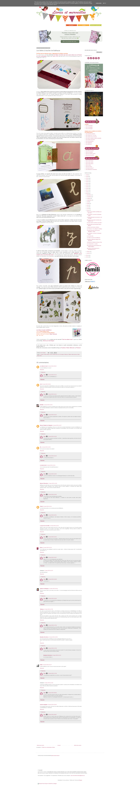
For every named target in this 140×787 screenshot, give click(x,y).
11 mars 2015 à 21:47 (48, 570)
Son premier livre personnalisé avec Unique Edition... (94, 246)
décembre (89, 194)
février (88, 251)
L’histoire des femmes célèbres (93, 227)
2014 (87, 255)
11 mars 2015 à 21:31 (47, 547)
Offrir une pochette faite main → (70, 41)
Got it (104, 3)
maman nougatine (43, 704)
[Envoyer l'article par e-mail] (48, 352)
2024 (87, 178)
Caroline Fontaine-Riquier (44, 354)
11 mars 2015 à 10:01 (48, 404)
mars (88, 210)
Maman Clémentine (44, 483)
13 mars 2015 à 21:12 (56, 655)
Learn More (98, 3)
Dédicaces (66, 354)
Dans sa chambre (89, 152)
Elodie (41, 664)
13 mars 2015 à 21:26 (48, 682)
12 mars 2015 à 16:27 (52, 557)
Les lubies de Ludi (43, 366)
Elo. (40, 447)
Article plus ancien (77, 745)
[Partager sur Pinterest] (56, 352)
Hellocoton (72, 347)
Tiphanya (42, 609)
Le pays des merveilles (45, 525)
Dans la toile (88, 165)
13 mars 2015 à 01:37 (47, 664)
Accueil (59, 745)
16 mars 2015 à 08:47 (52, 714)
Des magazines (89, 142)
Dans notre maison (89, 163)
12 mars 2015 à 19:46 (53, 637)
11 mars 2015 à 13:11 (51, 465)
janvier (88, 253)
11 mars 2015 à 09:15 (52, 366)
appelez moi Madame (44, 588)
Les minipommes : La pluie (92, 243)
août (88, 201)
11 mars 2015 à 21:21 (52, 394)
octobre (88, 198)
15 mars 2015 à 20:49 (52, 704)
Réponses (43, 372)
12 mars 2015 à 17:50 (48, 609)
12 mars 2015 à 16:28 (52, 579)
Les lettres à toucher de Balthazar (93, 237)
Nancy (41, 547)
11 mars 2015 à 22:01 (52, 515)
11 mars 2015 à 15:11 (47, 506)
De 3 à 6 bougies (61, 354)
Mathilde (41, 404)
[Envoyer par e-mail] (50, 352)
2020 (87, 185)
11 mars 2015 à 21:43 (52, 455)
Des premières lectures (90, 133)
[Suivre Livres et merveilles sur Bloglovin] (90, 281)
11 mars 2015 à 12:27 (57, 425)
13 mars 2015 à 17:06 (52, 625)
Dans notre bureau (89, 160)
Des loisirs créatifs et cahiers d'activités (93, 138)
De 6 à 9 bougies (89, 128)
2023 (87, 179)
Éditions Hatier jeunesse (73, 354)
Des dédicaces (89, 144)
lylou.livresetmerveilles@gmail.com (78, 775)
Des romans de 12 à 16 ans (91, 136)
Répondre (42, 369)
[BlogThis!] (52, 352)
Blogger (80, 780)
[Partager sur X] (53, 352)
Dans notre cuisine (89, 162)
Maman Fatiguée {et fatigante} (46, 425)
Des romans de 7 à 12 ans (91, 135)
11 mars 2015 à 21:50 (52, 473)
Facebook (63, 347)
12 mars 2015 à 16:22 (52, 536)
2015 (87, 193)
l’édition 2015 (55, 56)
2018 (87, 188)
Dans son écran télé (90, 155)
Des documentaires (90, 141)
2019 (87, 186)
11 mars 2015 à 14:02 (52, 483)
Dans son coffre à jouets (90, 153)
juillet (88, 203)
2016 (87, 191)
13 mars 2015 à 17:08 (52, 648)
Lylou (44, 374)
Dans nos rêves (89, 166)
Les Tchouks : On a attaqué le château (94, 228)
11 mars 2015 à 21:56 (52, 494)
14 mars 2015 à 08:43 (52, 692)
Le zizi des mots (90, 236)
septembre (89, 200)
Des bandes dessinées (90, 139)
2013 (87, 257)
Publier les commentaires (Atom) (48, 747)
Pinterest (78, 347)
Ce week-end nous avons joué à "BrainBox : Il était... (93, 231)
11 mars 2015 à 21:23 (52, 414)
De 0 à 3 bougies (89, 125)
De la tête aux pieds (90, 150)
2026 (87, 174)
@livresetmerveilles (55, 755)
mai (88, 206)
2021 (87, 183)
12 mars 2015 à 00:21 (53, 588)
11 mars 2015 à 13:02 (46, 447)
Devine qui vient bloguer (48, 340)
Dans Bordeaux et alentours (91, 169)
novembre (89, 196)
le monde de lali (43, 465)
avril (88, 208)
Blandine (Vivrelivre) (44, 637)
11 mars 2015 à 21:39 (52, 436)
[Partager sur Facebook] (55, 352)
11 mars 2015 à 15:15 (54, 525)
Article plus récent (40, 745)
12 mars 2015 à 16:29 (52, 598)
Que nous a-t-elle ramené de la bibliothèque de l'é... (93, 249)
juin (88, 205)
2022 (87, 181)
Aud (41, 384)
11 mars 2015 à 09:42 (46, 384)
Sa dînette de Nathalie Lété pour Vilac (94, 242)
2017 (87, 190)
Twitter (67, 347)
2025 (87, 176)
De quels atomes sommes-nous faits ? (94, 222)
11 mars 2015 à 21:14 (52, 374)
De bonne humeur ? (90, 168)
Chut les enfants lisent (67, 339)
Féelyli (41, 506)
